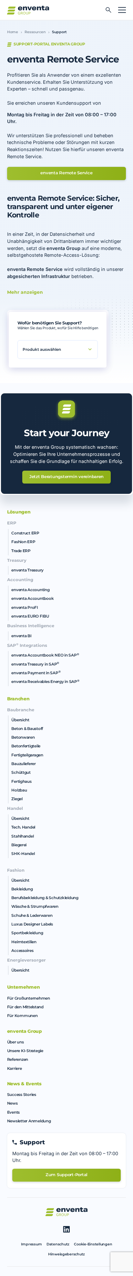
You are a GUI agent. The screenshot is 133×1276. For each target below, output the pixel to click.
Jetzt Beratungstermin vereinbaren (66, 476)
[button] (120, 10)
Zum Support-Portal (66, 1174)
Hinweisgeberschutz (66, 1254)
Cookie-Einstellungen (93, 1244)
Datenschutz (57, 1244)
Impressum (31, 1244)
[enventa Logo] (66, 1211)
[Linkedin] (66, 1229)
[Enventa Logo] (28, 10)
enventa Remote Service (66, 172)
